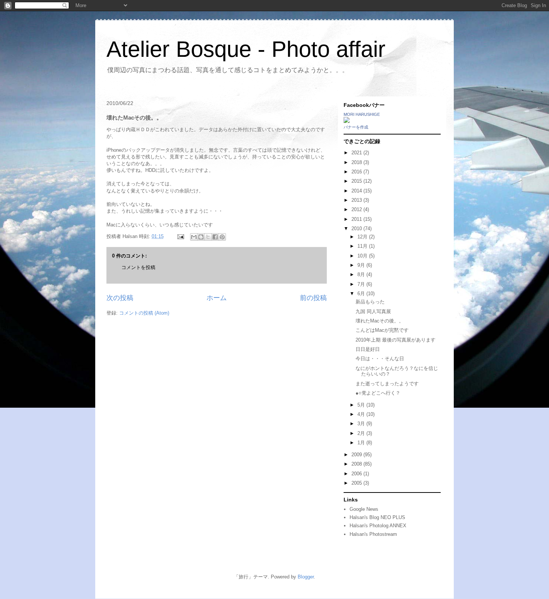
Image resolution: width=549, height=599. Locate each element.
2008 (357, 464)
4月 (361, 414)
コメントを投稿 (138, 267)
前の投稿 (313, 298)
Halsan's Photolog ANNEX (378, 525)
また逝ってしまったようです (387, 383)
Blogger (306, 577)
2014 (357, 191)
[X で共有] (208, 237)
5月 (361, 405)
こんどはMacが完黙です (382, 330)
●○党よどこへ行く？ (378, 393)
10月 (363, 256)
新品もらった (370, 302)
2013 (357, 200)
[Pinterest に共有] (222, 237)
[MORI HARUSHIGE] (347, 121)
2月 (361, 433)
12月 (363, 237)
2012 (357, 209)
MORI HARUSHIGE (362, 114)
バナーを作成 (356, 127)
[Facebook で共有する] (215, 237)
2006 (357, 473)
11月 (363, 246)
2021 (357, 152)
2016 (357, 172)
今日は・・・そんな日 (380, 358)
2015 (357, 181)
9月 (361, 265)
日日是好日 (368, 349)
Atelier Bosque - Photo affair (245, 49)
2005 (357, 483)
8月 (361, 274)
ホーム (217, 298)
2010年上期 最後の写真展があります (395, 340)
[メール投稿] (180, 236)
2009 (357, 454)
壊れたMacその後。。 (380, 321)
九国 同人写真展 (373, 311)
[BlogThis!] (201, 237)
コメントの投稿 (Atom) (144, 313)
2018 (357, 162)
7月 (361, 284)
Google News (364, 509)
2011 (357, 219)
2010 (357, 228)
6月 (361, 293)
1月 (361, 442)
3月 (361, 423)
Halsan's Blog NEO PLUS (377, 517)
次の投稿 (119, 298)
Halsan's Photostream (373, 534)
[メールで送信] (194, 237)
